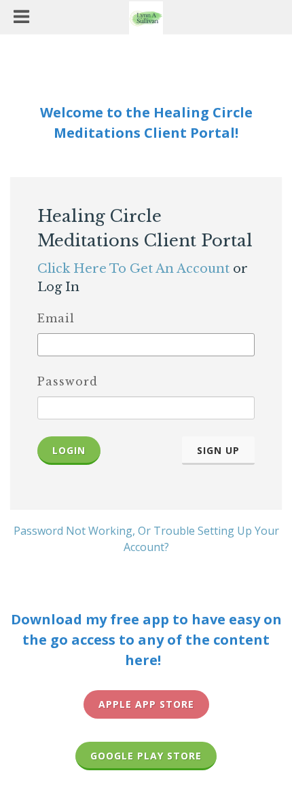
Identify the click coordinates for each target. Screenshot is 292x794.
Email (56, 318)
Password (67, 381)
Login (69, 450)
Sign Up (218, 450)
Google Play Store (146, 755)
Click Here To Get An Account (133, 268)
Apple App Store (146, 704)
